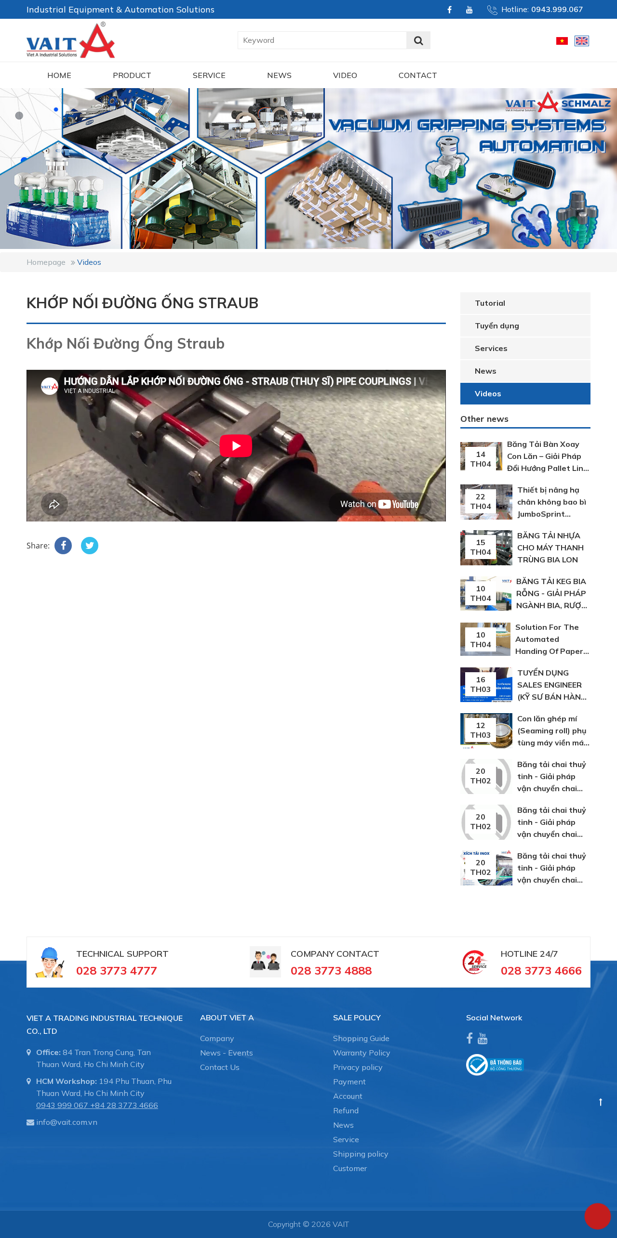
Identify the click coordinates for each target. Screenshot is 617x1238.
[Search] (418, 40)
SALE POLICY (357, 1017)
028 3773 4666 (541, 970)
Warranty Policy (361, 1052)
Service (209, 75)
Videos (89, 262)
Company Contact (335, 953)
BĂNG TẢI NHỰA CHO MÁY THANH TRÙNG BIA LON (550, 547)
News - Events (226, 1052)
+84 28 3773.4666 (124, 1105)
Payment (349, 1081)
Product (132, 75)
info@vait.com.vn (66, 1122)
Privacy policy (358, 1067)
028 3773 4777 (116, 970)
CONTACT (418, 75)
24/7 (547, 953)
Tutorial (490, 303)
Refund (346, 1110)
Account (347, 1096)
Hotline (519, 953)
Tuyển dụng (497, 325)
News (279, 75)
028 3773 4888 (331, 970)
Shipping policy (361, 1154)
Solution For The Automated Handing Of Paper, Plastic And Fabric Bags (550, 651)
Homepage (46, 262)
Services (491, 348)
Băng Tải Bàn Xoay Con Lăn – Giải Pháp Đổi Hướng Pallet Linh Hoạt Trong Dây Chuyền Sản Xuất (547, 468)
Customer (350, 1168)
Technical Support (122, 953)
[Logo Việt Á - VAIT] (71, 39)
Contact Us (220, 1067)
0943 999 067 (62, 1105)
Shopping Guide (361, 1038)
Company (217, 1038)
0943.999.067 (557, 9)
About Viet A (227, 1017)
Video (345, 75)
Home (59, 75)
